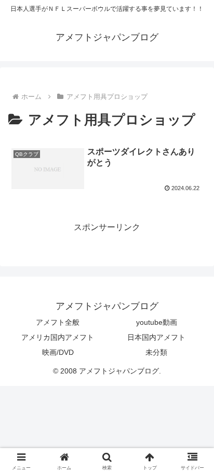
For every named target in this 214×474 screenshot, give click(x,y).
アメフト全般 (57, 322)
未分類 (156, 352)
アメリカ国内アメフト (57, 337)
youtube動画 (156, 322)
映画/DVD (58, 352)
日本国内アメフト (156, 337)
